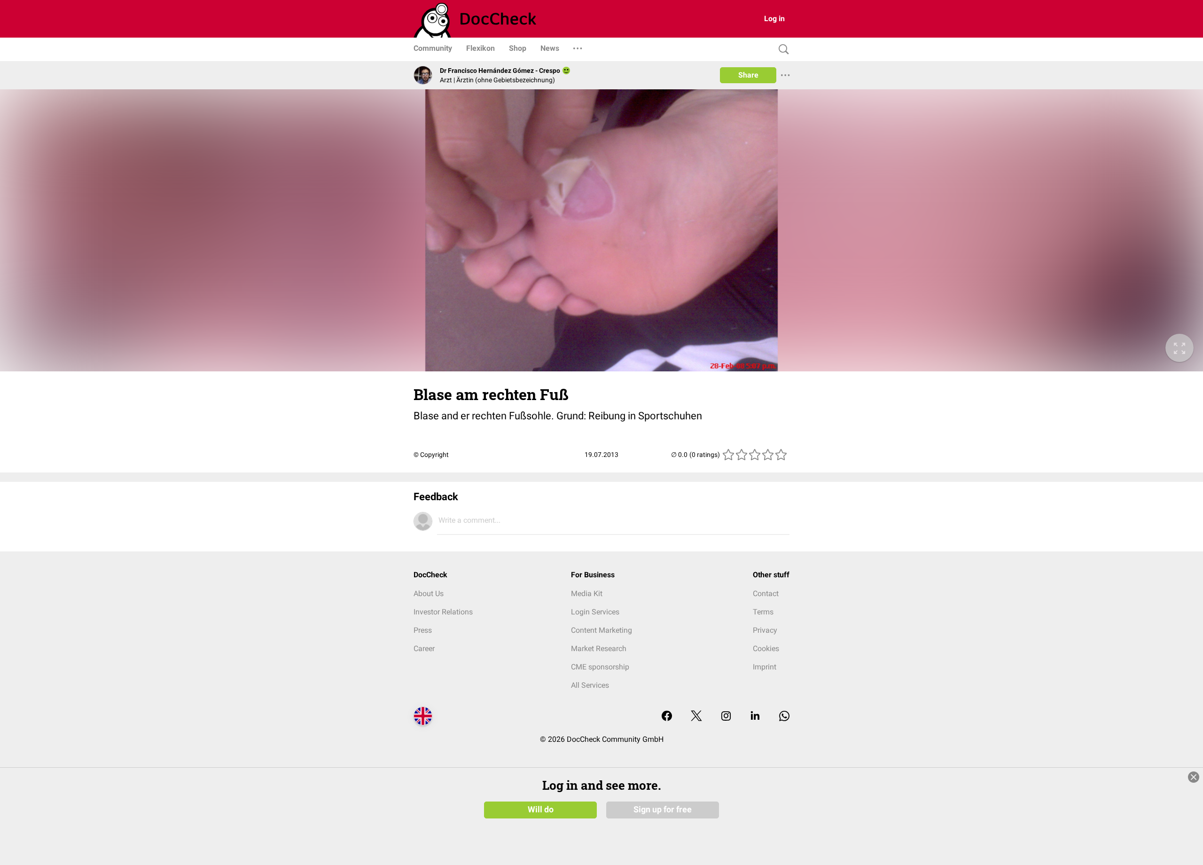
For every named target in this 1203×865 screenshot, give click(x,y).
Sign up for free (662, 809)
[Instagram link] (726, 716)
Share (748, 75)
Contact (766, 593)
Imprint (764, 666)
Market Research (598, 648)
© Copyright (431, 454)
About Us (429, 593)
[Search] (781, 50)
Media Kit (586, 593)
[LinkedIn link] (755, 716)
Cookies (766, 648)
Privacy (765, 630)
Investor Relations (443, 611)
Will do (541, 809)
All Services (590, 685)
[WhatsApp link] (784, 716)
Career (424, 648)
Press (423, 630)
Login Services (595, 611)
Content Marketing (601, 630)
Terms (763, 611)
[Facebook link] (667, 716)
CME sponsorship (600, 666)
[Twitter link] (696, 716)
